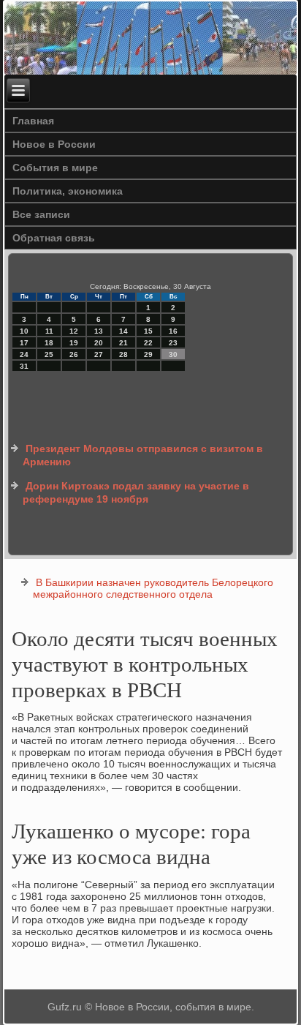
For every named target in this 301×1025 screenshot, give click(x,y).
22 (148, 343)
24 (24, 354)
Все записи (41, 214)
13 (98, 331)
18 (49, 343)
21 (123, 343)
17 (24, 343)
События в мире (55, 167)
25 (49, 354)
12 (73, 331)
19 (73, 343)
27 (98, 354)
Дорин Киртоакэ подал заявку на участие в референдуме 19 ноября (136, 492)
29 (148, 354)
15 (148, 331)
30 (173, 354)
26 (73, 354)
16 (173, 331)
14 (123, 331)
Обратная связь (53, 238)
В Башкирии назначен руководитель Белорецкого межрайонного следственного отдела (153, 588)
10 (24, 331)
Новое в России (54, 144)
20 (98, 343)
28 (123, 354)
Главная (33, 121)
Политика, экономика (67, 191)
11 (49, 331)
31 (24, 366)
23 (173, 343)
